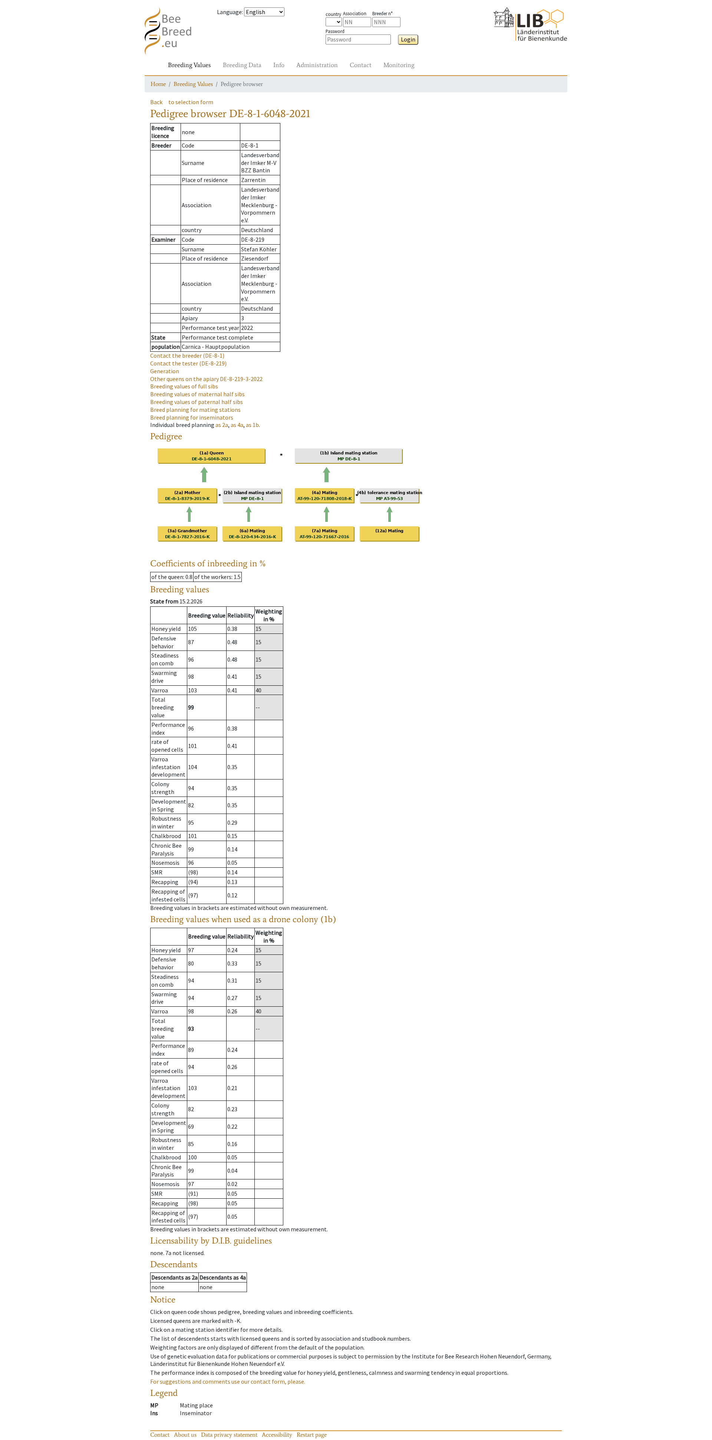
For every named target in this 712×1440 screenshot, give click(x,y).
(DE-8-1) (187, 355)
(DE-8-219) (188, 363)
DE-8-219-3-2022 (206, 379)
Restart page (312, 1434)
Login (408, 39)
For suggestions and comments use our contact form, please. (227, 1381)
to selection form (190, 102)
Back (156, 102)
